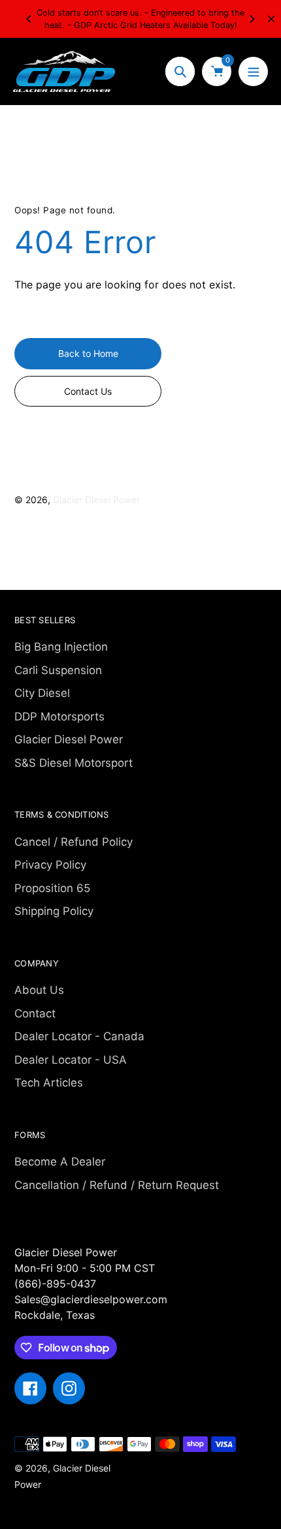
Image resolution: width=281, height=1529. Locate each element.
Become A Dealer (59, 1161)
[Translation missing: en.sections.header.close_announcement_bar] (271, 18)
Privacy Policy (50, 864)
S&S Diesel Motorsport (73, 762)
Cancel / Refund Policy (73, 841)
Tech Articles (48, 1082)
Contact (35, 1013)
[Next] (251, 18)
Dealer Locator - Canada (79, 1036)
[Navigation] (253, 71)
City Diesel (42, 693)
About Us (39, 989)
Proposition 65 (52, 888)
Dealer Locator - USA (70, 1059)
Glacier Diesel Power (96, 499)
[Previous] (29, 18)
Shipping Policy (53, 911)
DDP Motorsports (59, 716)
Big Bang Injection (61, 646)
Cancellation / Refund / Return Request (116, 1185)
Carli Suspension (58, 670)
